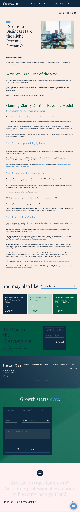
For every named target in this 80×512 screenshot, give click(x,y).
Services (24, 4)
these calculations (42, 164)
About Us (47, 364)
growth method (44, 4)
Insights (55, 364)
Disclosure (45, 380)
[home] (10, 3)
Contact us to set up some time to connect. (57, 261)
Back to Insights (67, 12)
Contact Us (72, 4)
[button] (33, 3)
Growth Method (37, 364)
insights (63, 4)
